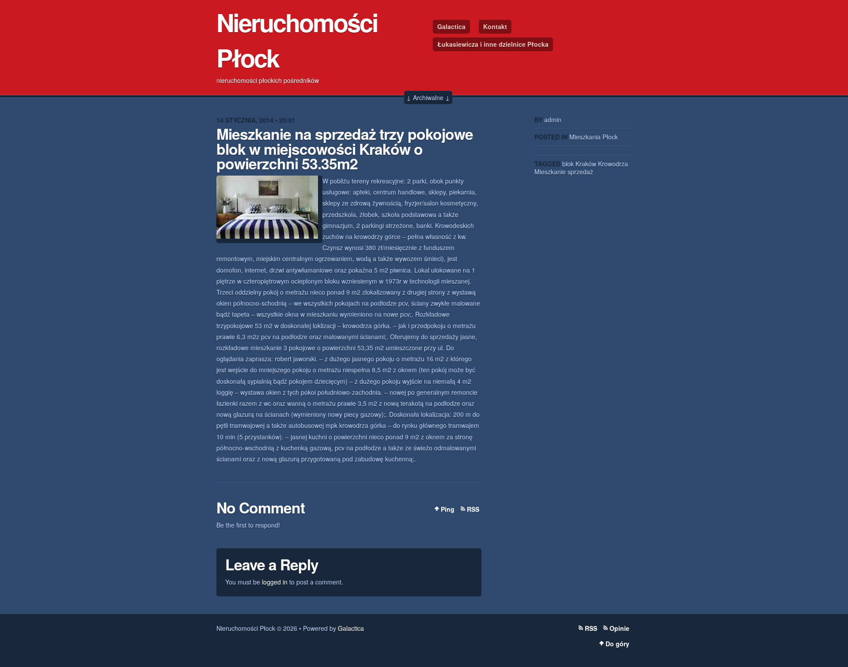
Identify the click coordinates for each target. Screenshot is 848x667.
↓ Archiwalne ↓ (428, 97)
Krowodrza (613, 163)
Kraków (585, 163)
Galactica (451, 26)
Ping (447, 509)
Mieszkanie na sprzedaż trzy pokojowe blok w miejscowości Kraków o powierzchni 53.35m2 (344, 148)
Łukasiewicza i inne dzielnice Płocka (493, 44)
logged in (275, 581)
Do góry (617, 643)
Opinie (619, 628)
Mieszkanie (550, 171)
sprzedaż (580, 171)
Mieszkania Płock (593, 136)
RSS (473, 509)
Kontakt (495, 26)
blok (568, 163)
